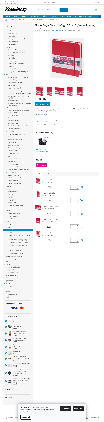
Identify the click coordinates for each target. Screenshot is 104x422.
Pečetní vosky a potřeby (13, 278)
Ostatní (8, 292)
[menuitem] (7, 16)
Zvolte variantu (42, 104)
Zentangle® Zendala (14, 69)
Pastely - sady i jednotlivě (15, 61)
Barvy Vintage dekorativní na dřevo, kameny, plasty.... (18, 111)
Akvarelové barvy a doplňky (16, 91)
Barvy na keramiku (13, 164)
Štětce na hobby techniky (15, 213)
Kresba (8, 47)
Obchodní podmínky (50, 2)
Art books (11, 230)
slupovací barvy (12, 203)
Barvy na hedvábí (13, 115)
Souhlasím (78, 409)
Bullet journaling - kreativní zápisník (18, 72)
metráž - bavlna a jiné (14, 267)
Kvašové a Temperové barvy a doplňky (19, 94)
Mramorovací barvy (14, 148)
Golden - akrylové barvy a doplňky (18, 77)
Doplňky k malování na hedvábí (17, 126)
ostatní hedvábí (12, 44)
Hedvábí (8, 31)
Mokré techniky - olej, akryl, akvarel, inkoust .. (19, 236)
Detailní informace (40, 115)
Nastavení (26, 417)
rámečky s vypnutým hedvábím (17, 39)
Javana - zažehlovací (14, 159)
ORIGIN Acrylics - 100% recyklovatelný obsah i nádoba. (19, 104)
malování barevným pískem (16, 205)
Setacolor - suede (13, 137)
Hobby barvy (9, 108)
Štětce (8, 211)
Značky (8, 297)
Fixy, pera (11, 55)
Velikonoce (9, 284)
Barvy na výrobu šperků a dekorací (18, 170)
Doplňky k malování (14, 153)
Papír (7, 222)
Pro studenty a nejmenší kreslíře (18, 245)
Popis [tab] (44, 174)
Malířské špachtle (13, 101)
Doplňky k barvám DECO (15, 183)
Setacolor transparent (15, 140)
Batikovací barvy (13, 151)
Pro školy (8, 186)
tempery (10, 194)
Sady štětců (11, 219)
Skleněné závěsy (11, 259)
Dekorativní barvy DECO (15, 181)
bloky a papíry (12, 200)
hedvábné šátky (12, 34)
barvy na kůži (12, 162)
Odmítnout (65, 409)
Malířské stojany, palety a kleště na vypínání (18, 97)
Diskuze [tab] (50, 174)
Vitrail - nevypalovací (14, 178)
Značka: (74, 31)
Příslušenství (12, 66)
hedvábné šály (12, 36)
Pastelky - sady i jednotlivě (16, 63)
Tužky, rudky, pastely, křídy (16, 53)
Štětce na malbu (13, 216)
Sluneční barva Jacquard (15, 118)
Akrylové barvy (12, 80)
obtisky (10, 286)
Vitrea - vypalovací (13, 175)
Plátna (7, 248)
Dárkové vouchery (11, 294)
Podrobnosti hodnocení (59, 31)
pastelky (10, 197)
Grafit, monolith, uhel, (14, 50)
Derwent (10, 156)
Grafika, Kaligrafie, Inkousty (14, 256)
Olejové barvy (12, 85)
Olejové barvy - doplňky (15, 88)
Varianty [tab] (38, 174)
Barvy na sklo (12, 172)
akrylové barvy (12, 192)
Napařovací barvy (13, 121)
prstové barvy (12, 208)
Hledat (63, 10)
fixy (9, 189)
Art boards (11, 227)
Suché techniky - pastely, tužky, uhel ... (20, 240)
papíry (10, 224)
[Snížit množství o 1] (78, 188)
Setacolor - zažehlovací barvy (17, 134)
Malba (7, 75)
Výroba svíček (10, 281)
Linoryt (8, 262)
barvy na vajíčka (12, 289)
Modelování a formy (12, 275)
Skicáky (10, 233)
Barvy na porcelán (13, 167)
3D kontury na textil (14, 145)
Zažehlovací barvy (13, 123)
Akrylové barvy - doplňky (15, 83)
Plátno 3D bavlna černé (15, 251)
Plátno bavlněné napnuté (15, 253)
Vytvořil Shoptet (94, 418)
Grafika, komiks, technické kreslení (19, 243)
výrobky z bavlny (13, 273)
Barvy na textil (12, 132)
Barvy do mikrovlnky (14, 129)
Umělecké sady (12, 58)
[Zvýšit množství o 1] (78, 186)
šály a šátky (11, 270)
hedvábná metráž (13, 42)
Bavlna (8, 264)
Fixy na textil (12, 142)
